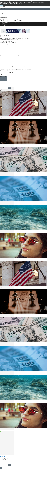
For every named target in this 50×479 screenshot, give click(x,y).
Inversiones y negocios (3, 17)
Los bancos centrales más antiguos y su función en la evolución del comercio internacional (6, 203)
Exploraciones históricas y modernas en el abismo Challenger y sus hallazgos (6, 231)
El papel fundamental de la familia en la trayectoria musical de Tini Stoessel (6, 145)
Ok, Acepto (1, 5)
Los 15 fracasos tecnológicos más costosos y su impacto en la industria (7, 259)
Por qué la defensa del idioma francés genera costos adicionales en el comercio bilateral (7, 117)
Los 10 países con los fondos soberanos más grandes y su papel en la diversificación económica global (6, 174)
